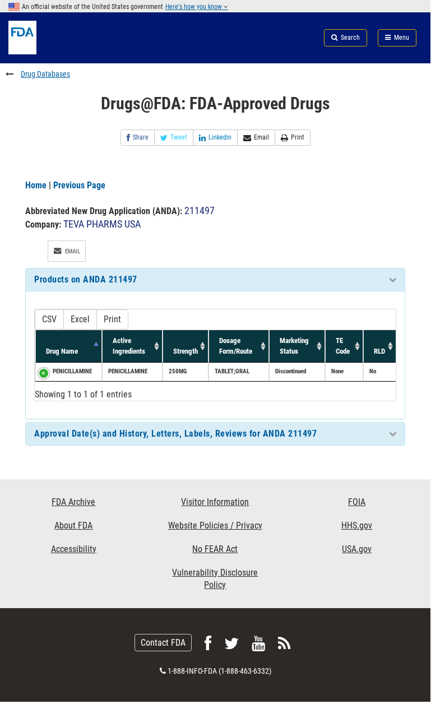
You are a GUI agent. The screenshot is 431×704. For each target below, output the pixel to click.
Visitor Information (215, 502)
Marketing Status (294, 345)
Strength (185, 351)
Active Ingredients (129, 345)
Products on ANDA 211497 (85, 279)
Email (261, 137)
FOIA (356, 502)
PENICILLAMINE (72, 371)
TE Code (343, 345)
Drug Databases (45, 74)
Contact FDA (163, 642)
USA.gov (357, 549)
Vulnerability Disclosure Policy (215, 578)
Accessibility (73, 549)
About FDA (73, 525)
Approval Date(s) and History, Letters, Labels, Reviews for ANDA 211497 (175, 433)
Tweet (178, 137)
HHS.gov (356, 525)
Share (141, 137)
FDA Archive (73, 502)
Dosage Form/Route (235, 345)
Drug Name (62, 351)
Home (36, 185)
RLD (379, 351)
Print (297, 137)
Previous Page (79, 185)
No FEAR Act (215, 549)
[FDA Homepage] (71, 51)
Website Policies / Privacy (215, 525)
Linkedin (219, 137)
